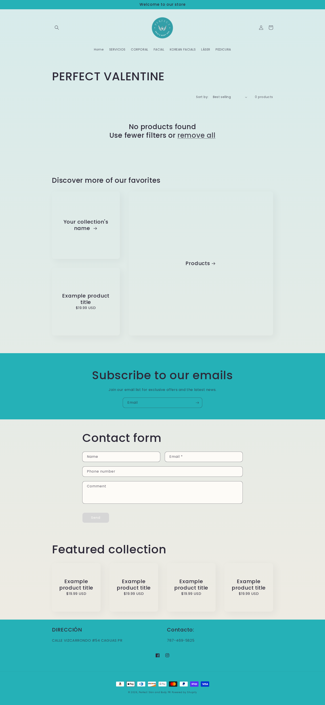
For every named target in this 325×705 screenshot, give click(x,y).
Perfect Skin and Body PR (155, 692)
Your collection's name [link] (85, 225)
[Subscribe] (197, 403)
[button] (57, 27)
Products (197, 263)
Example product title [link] (85, 299)
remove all (197, 135)
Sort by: (202, 97)
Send (95, 517)
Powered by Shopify (184, 692)
